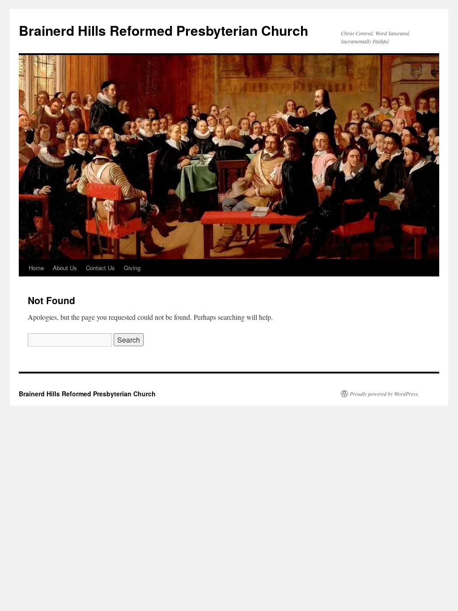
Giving (132, 267)
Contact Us (100, 267)
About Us (65, 267)
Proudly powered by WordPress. (384, 393)
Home (36, 267)
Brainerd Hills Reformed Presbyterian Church (163, 30)
